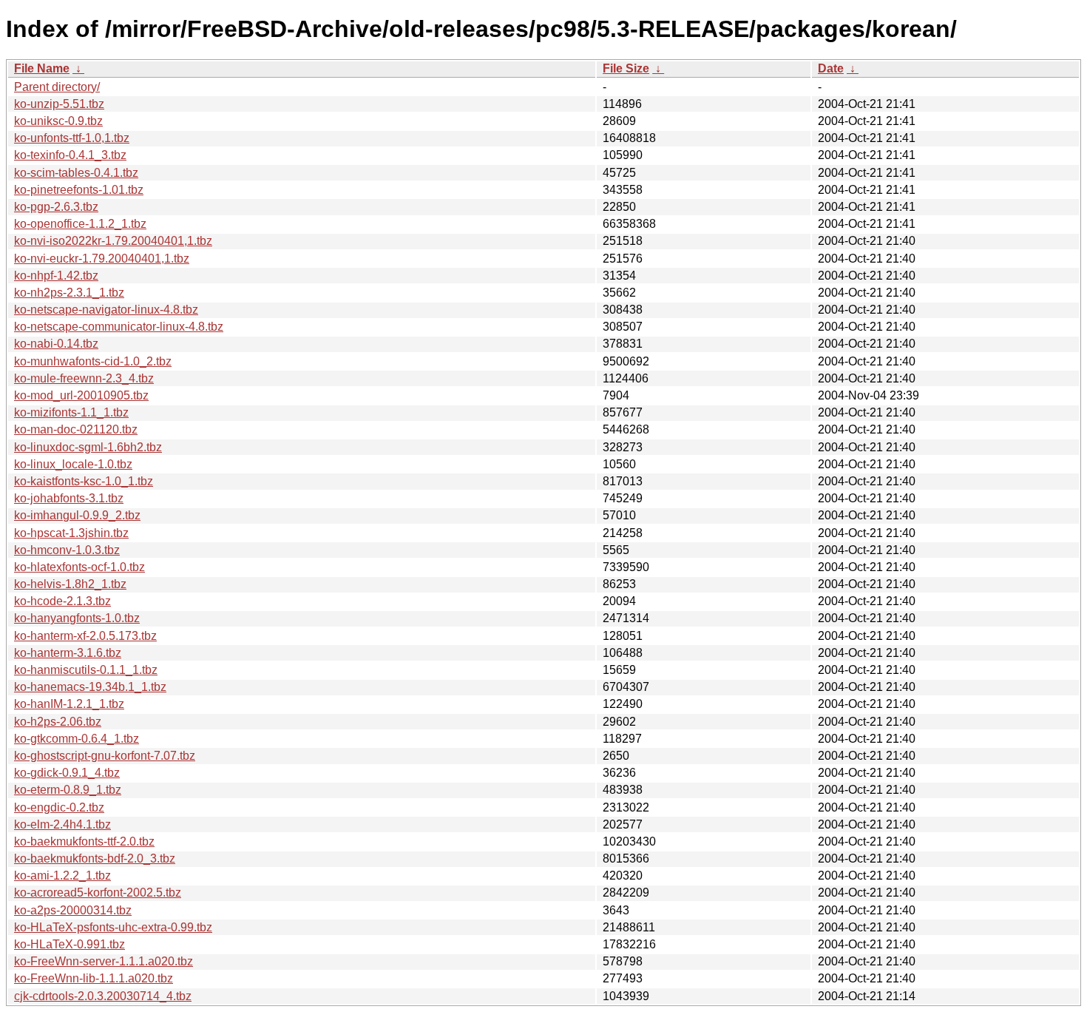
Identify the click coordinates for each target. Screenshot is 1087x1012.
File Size (626, 68)
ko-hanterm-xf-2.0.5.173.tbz (85, 636)
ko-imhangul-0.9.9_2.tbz (77, 515)
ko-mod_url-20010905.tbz (81, 395)
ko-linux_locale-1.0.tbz (73, 464)
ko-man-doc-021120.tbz (76, 429)
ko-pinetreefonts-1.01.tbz (78, 189)
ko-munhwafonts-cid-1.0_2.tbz (93, 361)
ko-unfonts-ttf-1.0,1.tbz (71, 138)
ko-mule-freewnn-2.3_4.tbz (84, 378)
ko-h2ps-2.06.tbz (57, 721)
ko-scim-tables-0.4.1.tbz (76, 172)
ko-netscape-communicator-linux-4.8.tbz (118, 326)
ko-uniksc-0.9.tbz (58, 121)
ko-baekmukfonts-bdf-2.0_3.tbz (94, 858)
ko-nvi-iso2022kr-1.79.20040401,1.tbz (113, 241)
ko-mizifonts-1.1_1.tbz (71, 412)
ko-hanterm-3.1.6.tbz (67, 653)
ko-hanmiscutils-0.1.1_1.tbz (86, 670)
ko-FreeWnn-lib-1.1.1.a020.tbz (93, 978)
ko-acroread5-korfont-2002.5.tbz (97, 892)
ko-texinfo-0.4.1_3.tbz (70, 155)
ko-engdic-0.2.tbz (59, 807)
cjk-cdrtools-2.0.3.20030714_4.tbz (103, 996)
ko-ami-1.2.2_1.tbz (62, 875)
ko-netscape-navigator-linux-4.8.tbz (106, 309)
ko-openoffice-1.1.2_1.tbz (80, 223)
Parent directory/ (57, 87)
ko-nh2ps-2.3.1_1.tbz (69, 292)
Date (831, 68)
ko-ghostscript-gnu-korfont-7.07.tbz (104, 755)
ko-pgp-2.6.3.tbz (56, 206)
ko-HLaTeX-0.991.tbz (69, 944)
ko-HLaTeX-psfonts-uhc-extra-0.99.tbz (113, 927)
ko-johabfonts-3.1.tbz (68, 498)
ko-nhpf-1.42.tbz (56, 275)
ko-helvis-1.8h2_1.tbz (70, 584)
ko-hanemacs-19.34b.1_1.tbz (90, 687)
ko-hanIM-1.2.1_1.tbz (69, 704)
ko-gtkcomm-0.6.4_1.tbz (76, 738)
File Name (42, 68)
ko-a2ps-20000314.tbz (73, 910)
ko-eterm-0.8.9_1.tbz (67, 789)
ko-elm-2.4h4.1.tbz (62, 824)
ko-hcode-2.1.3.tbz (62, 601)
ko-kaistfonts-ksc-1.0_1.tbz (83, 481)
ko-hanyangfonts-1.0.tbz (77, 618)
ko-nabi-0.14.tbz (56, 343)
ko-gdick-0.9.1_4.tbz (67, 772)
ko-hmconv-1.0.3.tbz (67, 550)
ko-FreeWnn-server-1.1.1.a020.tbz (103, 961)
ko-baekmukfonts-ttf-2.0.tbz (84, 841)
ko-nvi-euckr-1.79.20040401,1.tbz (101, 258)
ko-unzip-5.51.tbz (59, 104)
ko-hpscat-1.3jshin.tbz (71, 533)
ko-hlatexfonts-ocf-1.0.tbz (79, 567)
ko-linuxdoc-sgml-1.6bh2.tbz (88, 447)
